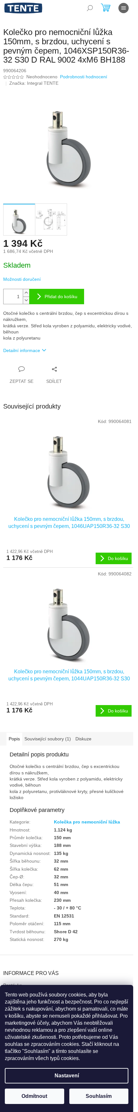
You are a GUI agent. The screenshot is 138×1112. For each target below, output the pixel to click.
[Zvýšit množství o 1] (26, 293)
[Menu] (123, 8)
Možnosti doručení (22, 279)
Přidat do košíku (61, 296)
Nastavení (67, 1075)
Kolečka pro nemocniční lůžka (87, 821)
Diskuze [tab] (83, 738)
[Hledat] (89, 8)
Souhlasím (99, 1096)
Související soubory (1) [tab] (47, 738)
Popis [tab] (14, 738)
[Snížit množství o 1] (26, 300)
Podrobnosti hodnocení (83, 76)
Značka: (33, 83)
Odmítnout (34, 1096)
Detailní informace (21, 350)
